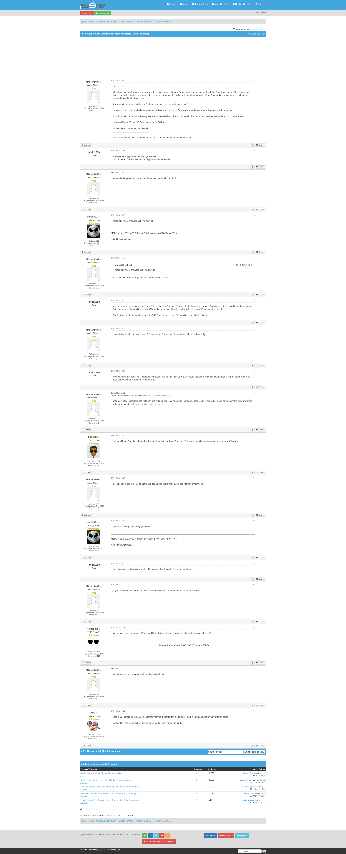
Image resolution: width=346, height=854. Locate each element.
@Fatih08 (117, 526)
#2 (254, 151)
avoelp (83, 776)
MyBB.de (102, 850)
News (185, 4)
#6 (254, 300)
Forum (172, 4)
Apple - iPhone (126, 22)
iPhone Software (145, 22)
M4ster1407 (165, 395)
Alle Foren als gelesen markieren (160, 841)
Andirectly (84, 783)
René (263, 793)
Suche (260, 4)
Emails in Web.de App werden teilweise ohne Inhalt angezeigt (110, 800)
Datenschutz (135, 834)
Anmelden (87, 13)
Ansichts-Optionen (256, 34)
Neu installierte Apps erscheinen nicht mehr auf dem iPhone (109, 787)
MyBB (119, 850)
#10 (254, 436)
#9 (254, 393)
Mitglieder (243, 835)
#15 (254, 627)
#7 (254, 328)
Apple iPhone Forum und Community (98, 22)
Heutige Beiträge (243, 4)
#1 (254, 80)
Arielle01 (84, 803)
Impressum (122, 834)
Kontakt (211, 835)
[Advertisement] (173, 59)
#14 (254, 585)
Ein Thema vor (110, 751)
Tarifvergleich (201, 4)
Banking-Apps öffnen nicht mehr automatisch (101, 773)
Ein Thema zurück (92, 751)
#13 (254, 563)
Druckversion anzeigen (90, 809)
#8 (254, 371)
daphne (83, 790)
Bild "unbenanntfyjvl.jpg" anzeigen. (146, 404)
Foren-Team (227, 835)
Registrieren (103, 13)
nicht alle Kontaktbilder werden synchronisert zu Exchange (108, 793)
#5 (254, 258)
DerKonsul (261, 780)
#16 (254, 669)
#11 (254, 478)
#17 (254, 711)
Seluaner (84, 796)
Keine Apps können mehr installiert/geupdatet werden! (106, 780)
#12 (254, 521)
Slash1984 (261, 787)
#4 (254, 215)
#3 (254, 173)
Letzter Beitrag (249, 773)
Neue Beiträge (221, 4)
